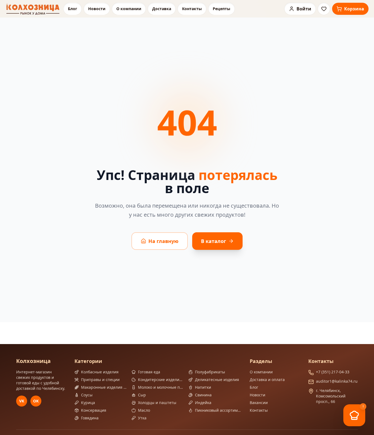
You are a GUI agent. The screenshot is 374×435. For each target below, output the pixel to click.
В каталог (213, 241)
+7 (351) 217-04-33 (332, 371)
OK (36, 400)
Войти (304, 9)
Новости (96, 8)
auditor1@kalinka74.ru (337, 381)
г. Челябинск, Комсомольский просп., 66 (331, 396)
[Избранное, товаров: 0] (324, 9)
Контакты (192, 8)
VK (21, 400)
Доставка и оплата (267, 379)
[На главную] (32, 8)
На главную (163, 241)
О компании (128, 8)
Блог (72, 8)
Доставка (161, 8)
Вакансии (259, 402)
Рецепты (221, 8)
